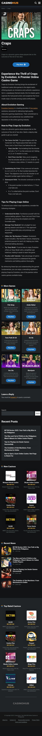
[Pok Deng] (10, 301)
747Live (10, 685)
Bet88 (10, 526)
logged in (13, 397)
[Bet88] (10, 524)
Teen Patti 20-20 (11, 338)
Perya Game (31, 526)
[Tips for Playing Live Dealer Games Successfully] (6, 578)
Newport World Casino (10, 482)
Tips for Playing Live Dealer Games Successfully (16, 443)
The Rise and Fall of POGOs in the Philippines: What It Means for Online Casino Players (20, 437)
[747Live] (10, 683)
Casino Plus (10, 505)
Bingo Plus (31, 664)
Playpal (31, 643)
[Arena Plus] (31, 620)
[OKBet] (31, 683)
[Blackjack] (31, 367)
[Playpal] (31, 641)
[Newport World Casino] (10, 480)
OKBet (31, 685)
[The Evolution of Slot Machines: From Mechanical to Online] (6, 589)
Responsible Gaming (24, 720)
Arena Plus (31, 622)
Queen (31, 505)
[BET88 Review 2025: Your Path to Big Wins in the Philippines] (6, 555)
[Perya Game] (31, 524)
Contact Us (13, 720)
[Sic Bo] (31, 334)
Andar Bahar (31, 305)
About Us (4, 720)
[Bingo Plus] (31, 662)
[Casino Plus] (10, 503)
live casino (34, 108)
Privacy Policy (36, 720)
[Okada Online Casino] (31, 480)
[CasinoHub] (9, 2)
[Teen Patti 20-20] (10, 334)
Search (3, 410)
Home (3, 8)
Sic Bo (31, 338)
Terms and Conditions (21, 722)
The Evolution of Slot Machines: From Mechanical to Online (17, 449)
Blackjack (31, 370)
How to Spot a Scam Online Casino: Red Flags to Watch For (20, 455)
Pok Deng (11, 305)
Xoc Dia (11, 370)
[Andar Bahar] (31, 301)
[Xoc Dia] (10, 367)
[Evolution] (4, 49)
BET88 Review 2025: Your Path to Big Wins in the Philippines (20, 431)
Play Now (20, 65)
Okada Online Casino (31, 482)
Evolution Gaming (7, 108)
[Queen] (31, 503)
